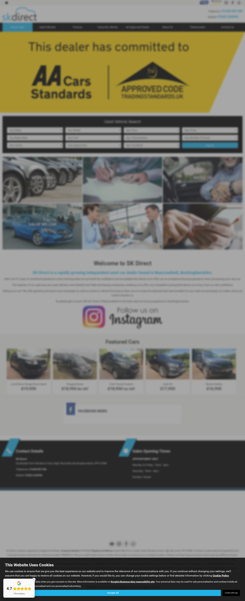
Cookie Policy (221, 575)
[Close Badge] (34, 579)
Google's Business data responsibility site (133, 581)
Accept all (113, 592)
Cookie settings (231, 593)
